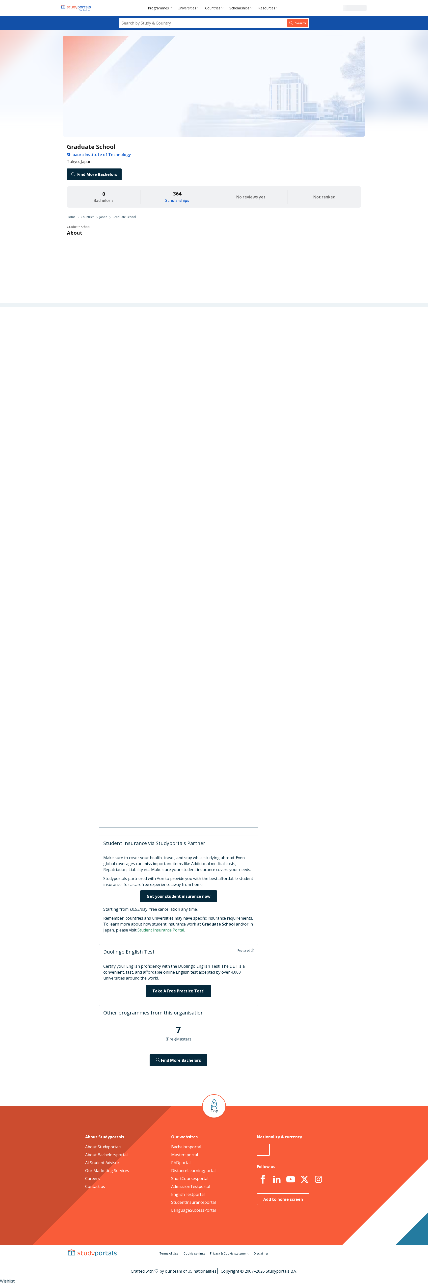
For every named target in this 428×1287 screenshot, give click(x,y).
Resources (266, 8)
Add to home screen (283, 1199)
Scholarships (239, 8)
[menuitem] (161, 8)
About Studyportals (103, 1147)
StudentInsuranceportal (193, 1202)
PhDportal (180, 1162)
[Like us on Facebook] (263, 1179)
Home (71, 217)
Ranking (144, 350)
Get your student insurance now (179, 896)
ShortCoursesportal (189, 1178)
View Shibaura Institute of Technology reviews (214, 806)
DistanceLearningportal (193, 1170)
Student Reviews (137, 397)
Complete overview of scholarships (211, 535)
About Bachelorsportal (106, 1154)
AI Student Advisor (102, 1162)
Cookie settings (194, 1253)
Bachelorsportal (186, 1147)
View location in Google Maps (206, 757)
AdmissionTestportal (190, 1186)
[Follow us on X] (304, 1179)
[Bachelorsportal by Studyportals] (76, 8)
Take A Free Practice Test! (178, 991)
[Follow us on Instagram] (318, 1179)
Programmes (158, 8)
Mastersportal (184, 1154)
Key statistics (140, 338)
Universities (187, 8)
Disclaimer (261, 1253)
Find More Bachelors (97, 174)
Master (196, 414)
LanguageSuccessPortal (193, 1210)
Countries (212, 8)
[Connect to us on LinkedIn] (277, 1179)
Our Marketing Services (107, 1170)
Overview (143, 326)
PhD (212, 414)
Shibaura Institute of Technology (99, 154)
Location (144, 385)
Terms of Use (169, 1253)
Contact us (95, 1186)
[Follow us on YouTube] (290, 1179)
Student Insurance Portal (160, 930)
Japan (103, 217)
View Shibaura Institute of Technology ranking (214, 577)
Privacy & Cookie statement (229, 1253)
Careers (145, 373)
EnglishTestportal (188, 1194)
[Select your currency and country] (263, 1150)
